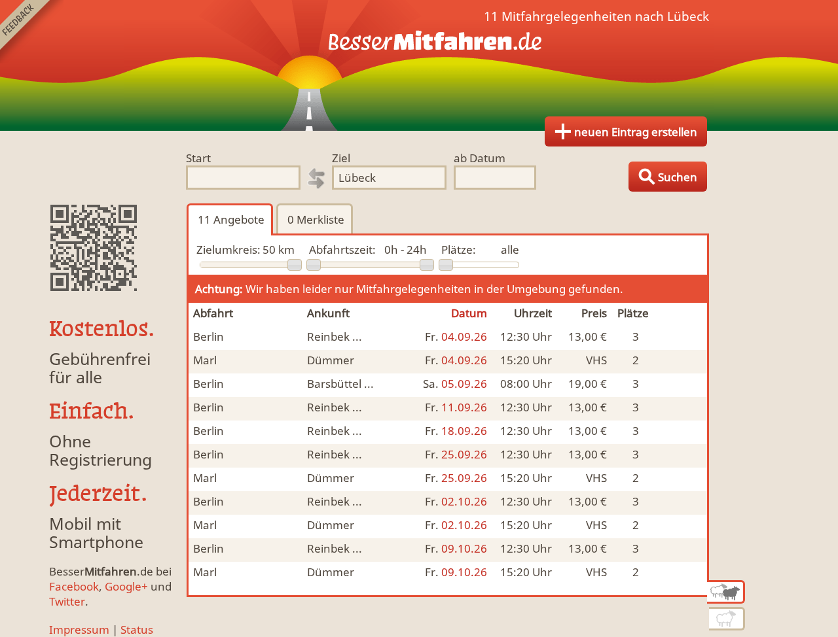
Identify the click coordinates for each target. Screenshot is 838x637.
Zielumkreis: (228, 249)
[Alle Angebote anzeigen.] (726, 592)
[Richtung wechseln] (316, 178)
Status (136, 629)
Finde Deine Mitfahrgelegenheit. (419, 65)
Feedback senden (32, 31)
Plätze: (458, 249)
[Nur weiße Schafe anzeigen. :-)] (727, 618)
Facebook (74, 586)
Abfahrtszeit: (342, 249)
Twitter (67, 601)
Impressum (79, 629)
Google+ (126, 586)
